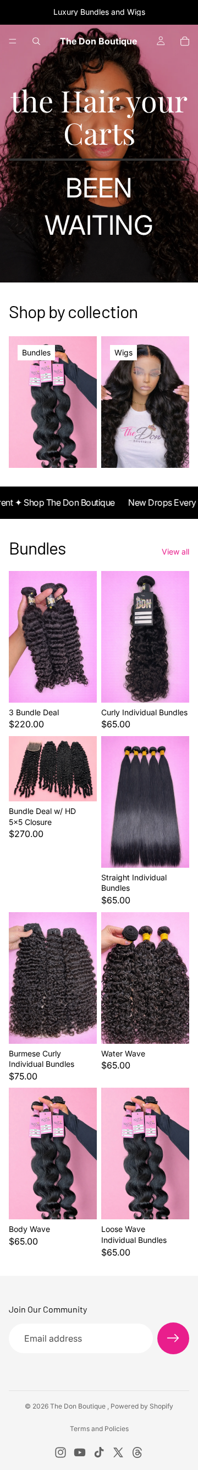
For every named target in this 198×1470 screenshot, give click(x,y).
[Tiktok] (99, 1452)
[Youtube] (79, 1452)
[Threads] (137, 1452)
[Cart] (185, 41)
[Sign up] (173, 1338)
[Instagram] (60, 1452)
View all (175, 551)
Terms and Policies (99, 1428)
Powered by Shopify (142, 1406)
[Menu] (12, 41)
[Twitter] (118, 1452)
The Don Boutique (78, 1406)
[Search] (36, 41)
